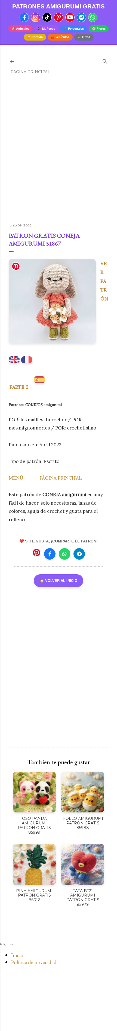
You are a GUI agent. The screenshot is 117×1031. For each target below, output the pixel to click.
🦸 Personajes (73, 28)
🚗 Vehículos (60, 37)
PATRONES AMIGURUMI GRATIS (58, 6)
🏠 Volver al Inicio (58, 581)
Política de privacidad (34, 962)
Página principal (30, 71)
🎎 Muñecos (46, 28)
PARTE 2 (19, 387)
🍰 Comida (35, 37)
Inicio (17, 955)
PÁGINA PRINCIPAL (60, 478)
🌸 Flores (99, 28)
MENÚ (16, 478)
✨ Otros (84, 37)
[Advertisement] (58, 151)
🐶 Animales (20, 28)
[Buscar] (105, 60)
